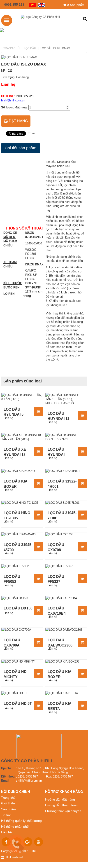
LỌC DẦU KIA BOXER (15, 483)
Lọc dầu (30, 48)
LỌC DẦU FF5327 (56, 579)
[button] (85, 19)
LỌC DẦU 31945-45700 (18, 547)
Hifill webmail (13, 857)
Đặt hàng (18, 121)
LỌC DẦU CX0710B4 (57, 610)
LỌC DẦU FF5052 (12, 579)
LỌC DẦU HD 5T (18, 703)
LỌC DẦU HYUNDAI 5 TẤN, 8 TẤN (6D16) (14, 412)
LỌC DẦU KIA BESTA (59, 706)
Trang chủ (11, 48)
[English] (40, 4)
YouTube (38, 841)
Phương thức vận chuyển (63, 811)
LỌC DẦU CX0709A (12, 642)
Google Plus (27, 841)
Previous (8, 57)
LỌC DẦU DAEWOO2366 (60, 642)
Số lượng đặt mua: (14, 107)
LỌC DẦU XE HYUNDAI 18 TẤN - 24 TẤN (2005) (15, 451)
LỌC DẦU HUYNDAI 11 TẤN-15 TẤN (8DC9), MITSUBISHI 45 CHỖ (61, 416)
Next (79, 57)
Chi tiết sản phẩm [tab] (20, 148)
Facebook (6, 841)
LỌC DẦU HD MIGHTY (15, 674)
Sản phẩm (76, 5)
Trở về (30, 133)
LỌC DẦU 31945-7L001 (62, 515)
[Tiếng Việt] (31, 4)
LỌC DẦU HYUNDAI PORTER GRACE (56, 451)
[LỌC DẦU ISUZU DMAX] (44, 57)
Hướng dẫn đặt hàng (60, 799)
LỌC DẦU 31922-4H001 (62, 483)
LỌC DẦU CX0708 (56, 547)
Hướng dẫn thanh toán (61, 805)
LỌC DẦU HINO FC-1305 (17, 515)
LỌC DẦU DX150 (18, 608)
